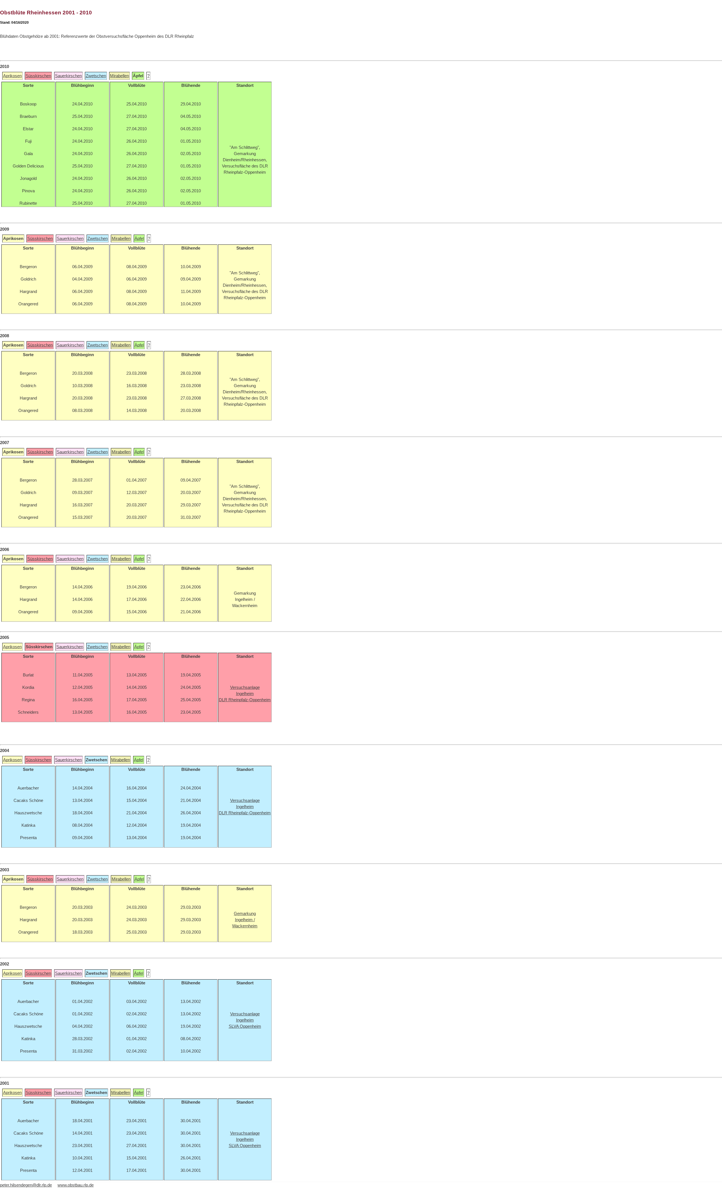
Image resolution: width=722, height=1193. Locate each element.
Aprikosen (12, 76)
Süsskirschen (38, 76)
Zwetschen (96, 76)
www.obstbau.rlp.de (76, 1185)
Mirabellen (119, 76)
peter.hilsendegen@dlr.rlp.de (26, 1185)
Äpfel (139, 238)
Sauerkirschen (68, 76)
